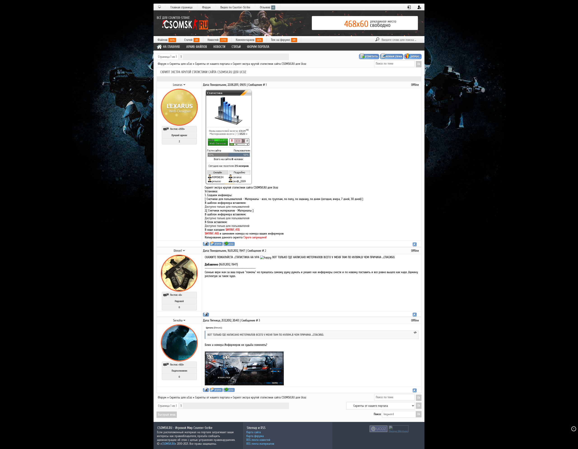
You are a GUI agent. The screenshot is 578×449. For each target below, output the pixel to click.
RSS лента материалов (260, 444)
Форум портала (258, 47)
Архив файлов (196, 47)
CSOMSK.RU (168, 444)
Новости (219, 47)
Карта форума (255, 436)
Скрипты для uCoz (181, 64)
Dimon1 (178, 251)
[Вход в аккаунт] (409, 7)
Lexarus (177, 85)
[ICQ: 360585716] (229, 244)
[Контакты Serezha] (184, 320)
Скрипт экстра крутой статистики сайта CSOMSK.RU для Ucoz (269, 64)
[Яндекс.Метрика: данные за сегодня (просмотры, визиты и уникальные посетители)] (398, 428)
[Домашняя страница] (216, 244)
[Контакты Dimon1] (184, 250)
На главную (171, 47)
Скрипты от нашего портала (212, 64)
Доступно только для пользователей (227, 207)
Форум (206, 7)
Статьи (236, 47)
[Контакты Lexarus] (184, 85)
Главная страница (181, 7)
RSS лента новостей (258, 440)
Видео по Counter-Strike (235, 7)
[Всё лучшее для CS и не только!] (182, 23)
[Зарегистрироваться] (419, 7)
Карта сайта (253, 432)
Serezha (177, 320)
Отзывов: (267, 7)
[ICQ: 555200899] (229, 390)
